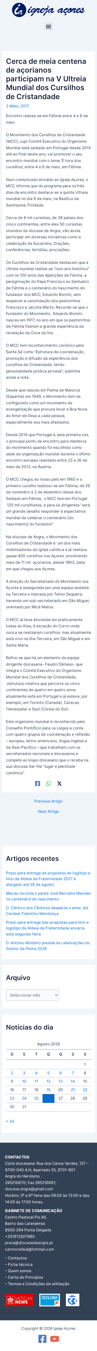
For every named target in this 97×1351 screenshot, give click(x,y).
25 (36, 1098)
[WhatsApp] (48, 783)
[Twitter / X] (59, 783)
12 (48, 1081)
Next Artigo (48, 812)
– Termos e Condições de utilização (37, 1283)
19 (48, 1089)
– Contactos (16, 1258)
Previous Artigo (48, 801)
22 (85, 1089)
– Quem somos (18, 1270)
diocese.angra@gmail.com (29, 1189)
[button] (49, 26)
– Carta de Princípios (24, 1277)
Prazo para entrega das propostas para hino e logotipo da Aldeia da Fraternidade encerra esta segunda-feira (47, 928)
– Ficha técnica (19, 1264)
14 (73, 1081)
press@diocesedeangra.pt (29, 1242)
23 (12, 1098)
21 (73, 1089)
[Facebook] (37, 783)
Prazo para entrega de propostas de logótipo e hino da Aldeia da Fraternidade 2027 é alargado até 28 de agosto (48, 879)
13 (60, 1081)
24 (24, 1098)
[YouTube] (54, 1338)
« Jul (10, 1121)
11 (36, 1081)
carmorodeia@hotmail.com (29, 1249)
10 (24, 1081)
